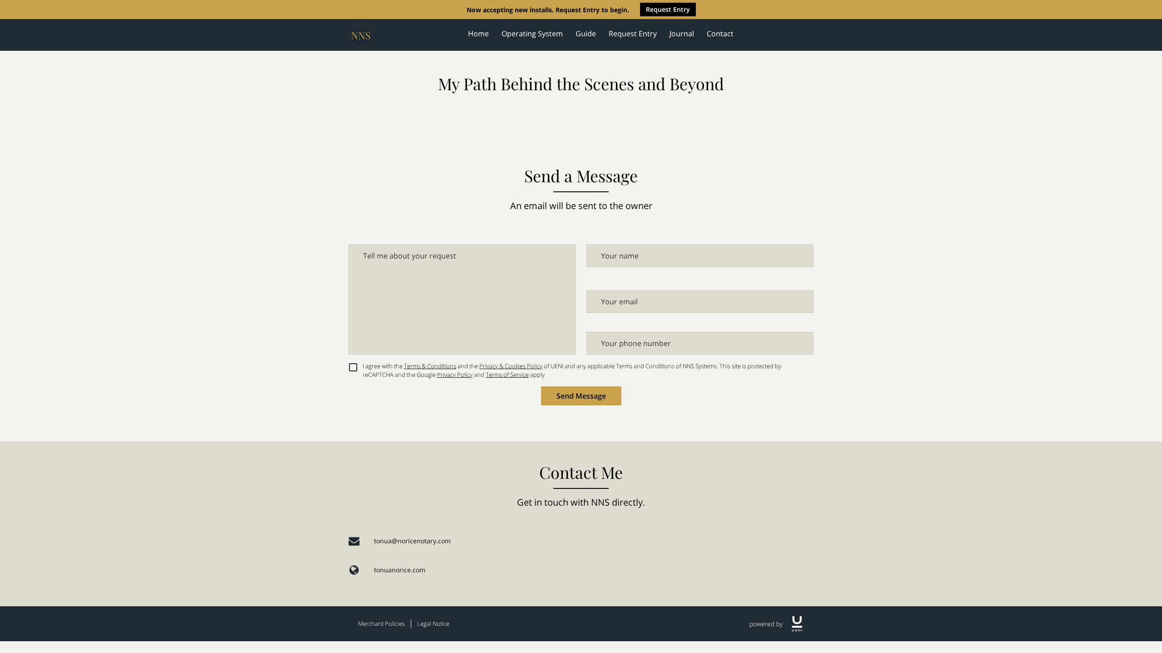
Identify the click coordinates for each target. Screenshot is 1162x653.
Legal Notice (433, 623)
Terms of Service (507, 374)
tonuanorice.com (399, 569)
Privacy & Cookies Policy (510, 366)
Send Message (581, 396)
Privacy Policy (455, 374)
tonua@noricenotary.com (412, 540)
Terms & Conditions (430, 366)
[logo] (797, 624)
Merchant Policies (381, 623)
